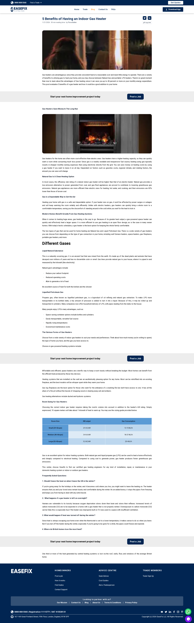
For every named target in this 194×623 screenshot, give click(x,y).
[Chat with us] (188, 619)
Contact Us (103, 9)
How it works (60, 580)
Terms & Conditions (112, 603)
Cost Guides (103, 580)
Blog (93, 9)
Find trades (59, 585)
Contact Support (61, 589)
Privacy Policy (131, 603)
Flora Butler (72, 22)
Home (76, 9)
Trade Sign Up (148, 576)
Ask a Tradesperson (107, 585)
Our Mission (62, 603)
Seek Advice (104, 576)
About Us (96, 603)
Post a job (59, 576)
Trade (85, 9)
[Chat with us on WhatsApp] (188, 611)
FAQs (113, 9)
